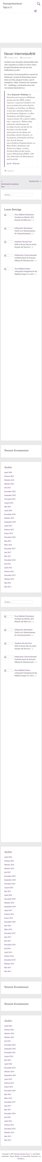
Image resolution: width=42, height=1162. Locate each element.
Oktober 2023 (9, 484)
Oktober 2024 (9, 480)
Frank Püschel (26, 58)
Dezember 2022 (10, 491)
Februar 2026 (9, 476)
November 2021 (10, 499)
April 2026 (8, 472)
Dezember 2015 (10, 575)
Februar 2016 (9, 571)
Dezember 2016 (10, 560)
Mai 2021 (7, 506)
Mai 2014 (7, 586)
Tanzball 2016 (35, 181)
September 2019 (10, 522)
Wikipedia (16, 163)
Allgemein (10, 171)
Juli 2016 (7, 564)
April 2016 (8, 567)
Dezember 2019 (10, 514)
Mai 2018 (7, 541)
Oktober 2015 (9, 579)
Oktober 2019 (9, 518)
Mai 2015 (7, 583)
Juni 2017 (7, 552)
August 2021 (8, 503)
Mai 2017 (7, 556)
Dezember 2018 (10, 537)
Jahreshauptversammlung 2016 (10, 184)
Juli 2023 (7, 487)
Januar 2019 (8, 533)
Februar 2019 (9, 529)
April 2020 (8, 510)
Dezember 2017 (10, 548)
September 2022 (10, 495)
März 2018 (8, 544)
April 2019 (8, 525)
